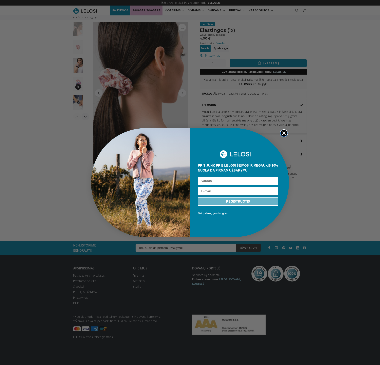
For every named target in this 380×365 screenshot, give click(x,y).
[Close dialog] (283, 133)
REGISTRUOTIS (238, 201)
